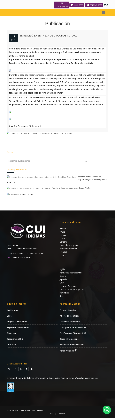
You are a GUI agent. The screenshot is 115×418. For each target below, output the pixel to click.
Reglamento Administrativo (18, 327)
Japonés (63, 279)
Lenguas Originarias (69, 286)
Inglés (62, 269)
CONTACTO (63, 7)
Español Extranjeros (69, 245)
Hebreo (63, 255)
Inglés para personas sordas (70, 272)
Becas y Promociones (70, 339)
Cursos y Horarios (68, 310)
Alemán (63, 228)
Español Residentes (68, 248)
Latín (62, 282)
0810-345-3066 (96, 5)
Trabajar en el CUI (15, 339)
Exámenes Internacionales (72, 344)
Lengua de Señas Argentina (72, 289)
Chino (62, 238)
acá (39, 126)
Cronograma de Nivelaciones (73, 327)
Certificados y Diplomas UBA (73, 333)
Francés (63, 251)
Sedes (9, 315)
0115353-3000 (17, 253)
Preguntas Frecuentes (17, 321)
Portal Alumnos (67, 350)
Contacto (11, 344)
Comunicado (27, 194)
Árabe (62, 231)
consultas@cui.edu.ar (20, 257)
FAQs (51, 414)
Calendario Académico (70, 321)
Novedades (12, 333)
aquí (96, 378)
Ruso (62, 296)
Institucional (12, 310)
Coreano (63, 241)
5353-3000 (78, 5)
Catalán (63, 235)
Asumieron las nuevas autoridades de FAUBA (71, 188)
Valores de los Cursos (69, 315)
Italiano (63, 276)
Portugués (64, 292)
